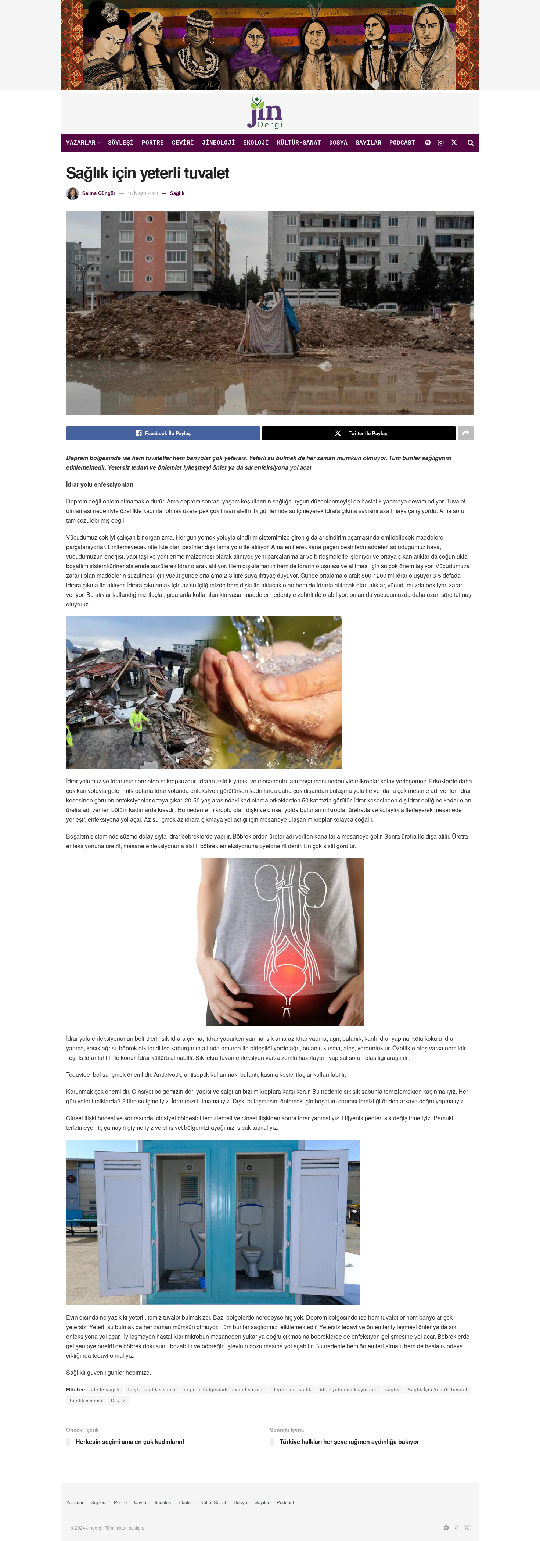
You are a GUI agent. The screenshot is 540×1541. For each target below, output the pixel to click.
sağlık (392, 1389)
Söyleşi (121, 143)
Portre (153, 143)
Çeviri (183, 143)
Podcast (402, 143)
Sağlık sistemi (86, 1400)
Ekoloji (256, 143)
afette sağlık (105, 1389)
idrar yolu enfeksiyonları (348, 1389)
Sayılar (368, 143)
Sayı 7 (118, 1400)
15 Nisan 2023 (142, 192)
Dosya (338, 143)
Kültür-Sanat (299, 143)
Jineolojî (218, 143)
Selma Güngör (98, 192)
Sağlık (177, 192)
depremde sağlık (292, 1389)
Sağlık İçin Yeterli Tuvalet (437, 1389)
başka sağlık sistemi (152, 1389)
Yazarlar (81, 143)
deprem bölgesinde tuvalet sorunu (224, 1389)
